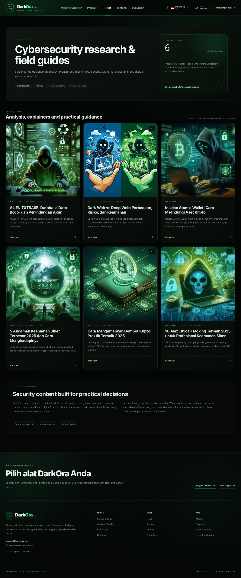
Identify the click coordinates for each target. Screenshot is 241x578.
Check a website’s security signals (194, 87)
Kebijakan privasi (204, 529)
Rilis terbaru (103, 529)
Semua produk (104, 519)
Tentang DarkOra (68, 424)
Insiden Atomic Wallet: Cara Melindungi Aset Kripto (189, 210)
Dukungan (138, 7)
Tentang (122, 7)
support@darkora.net (17, 541)
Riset (108, 7)
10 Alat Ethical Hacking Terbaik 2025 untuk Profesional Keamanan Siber (198, 333)
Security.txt (152, 535)
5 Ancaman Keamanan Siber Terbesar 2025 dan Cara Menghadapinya (35, 336)
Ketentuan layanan (205, 535)
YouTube (27, 552)
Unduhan (102, 535)
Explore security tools (24, 424)
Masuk (199, 519)
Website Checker (71, 7)
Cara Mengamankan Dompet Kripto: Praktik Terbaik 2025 (119, 333)
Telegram (14, 552)
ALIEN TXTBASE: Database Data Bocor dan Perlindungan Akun (38, 210)
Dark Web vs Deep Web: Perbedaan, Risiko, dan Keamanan (120, 210)
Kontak (150, 529)
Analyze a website (47, 424)
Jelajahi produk (203, 485)
